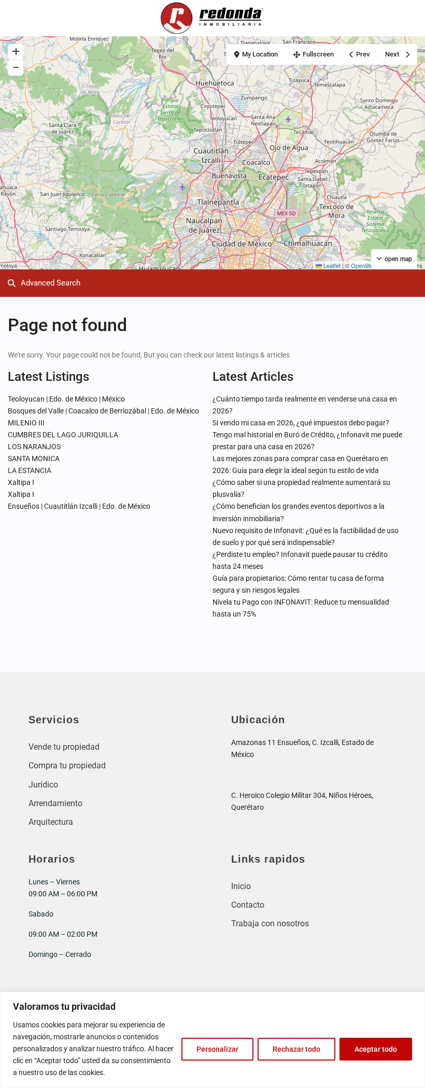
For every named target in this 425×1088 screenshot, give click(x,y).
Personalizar (217, 1049)
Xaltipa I (21, 482)
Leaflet (331, 265)
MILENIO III (26, 423)
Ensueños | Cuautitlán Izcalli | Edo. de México (79, 506)
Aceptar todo (376, 1049)
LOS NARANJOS (34, 446)
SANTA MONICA (34, 458)
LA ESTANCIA (29, 470)
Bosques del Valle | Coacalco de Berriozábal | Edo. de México (103, 411)
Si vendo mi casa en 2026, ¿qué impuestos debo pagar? (300, 423)
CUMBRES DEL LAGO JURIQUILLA (63, 435)
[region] (212, 1040)
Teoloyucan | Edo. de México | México (66, 399)
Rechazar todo (296, 1049)
